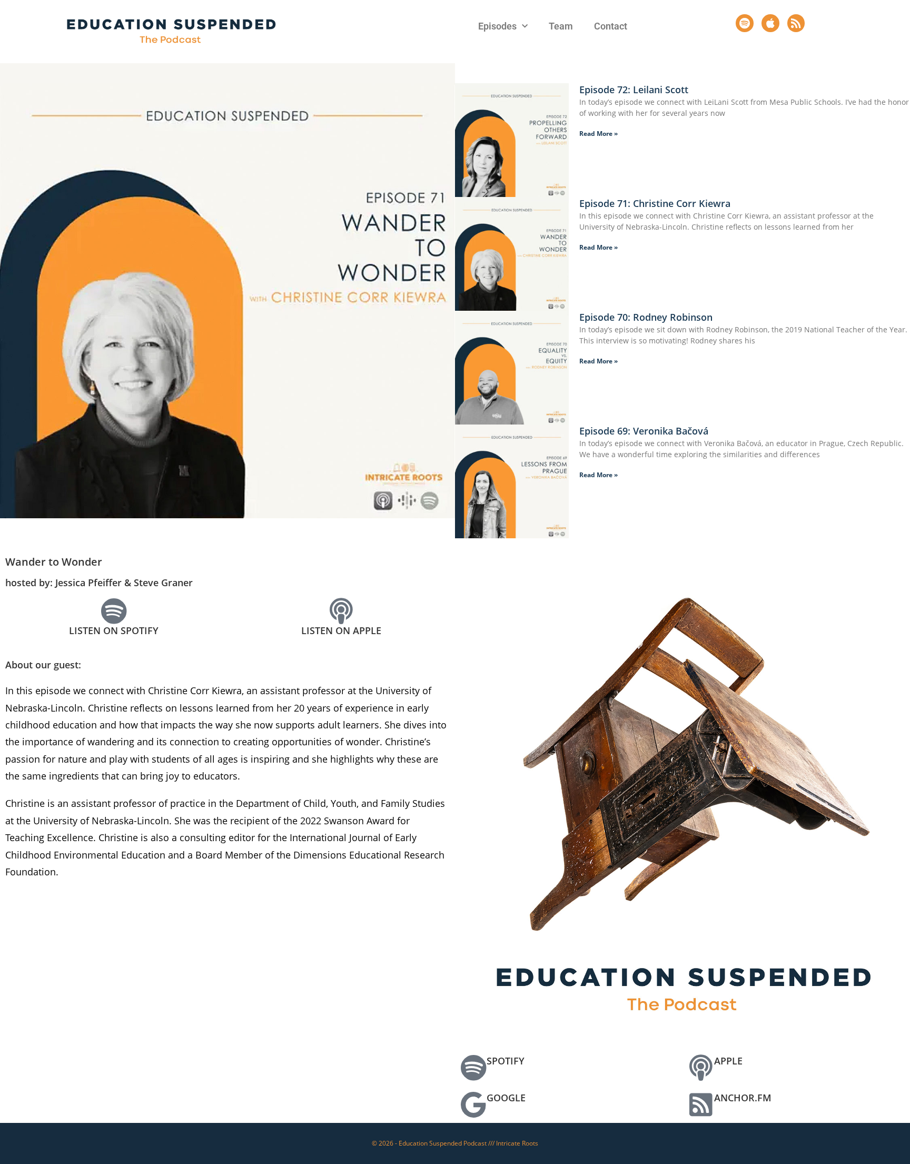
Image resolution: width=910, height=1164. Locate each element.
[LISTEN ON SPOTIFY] (114, 611)
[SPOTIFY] (473, 1067)
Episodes (497, 26)
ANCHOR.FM (742, 1097)
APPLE (728, 1060)
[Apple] (770, 23)
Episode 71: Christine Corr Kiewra (654, 203)
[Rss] (796, 23)
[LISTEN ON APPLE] (341, 611)
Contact (610, 26)
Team (561, 26)
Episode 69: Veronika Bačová (643, 431)
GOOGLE (506, 1097)
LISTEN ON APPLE (341, 630)
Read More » (598, 133)
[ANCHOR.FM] (701, 1104)
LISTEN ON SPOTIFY (114, 630)
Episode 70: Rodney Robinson (646, 317)
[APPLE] (701, 1067)
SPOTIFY (506, 1060)
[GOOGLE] (473, 1104)
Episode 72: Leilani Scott (633, 89)
